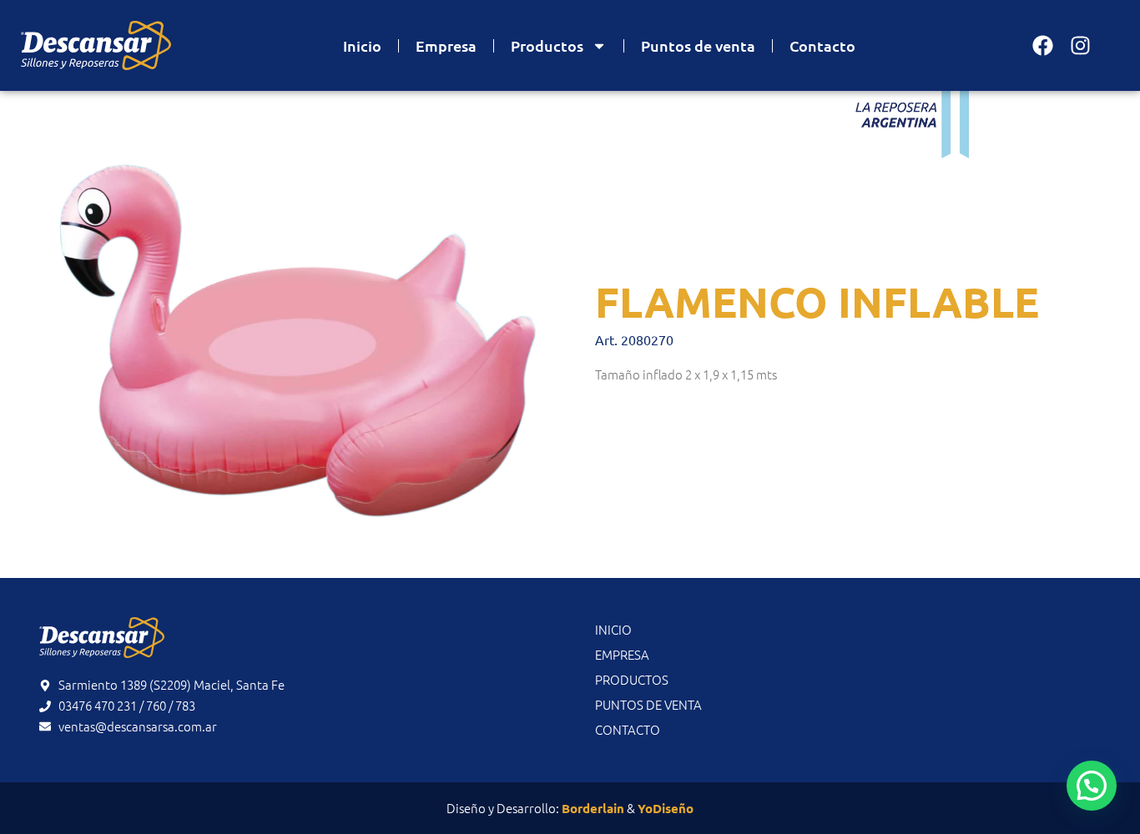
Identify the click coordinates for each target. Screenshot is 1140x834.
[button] (1092, 786)
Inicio (362, 45)
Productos (547, 45)
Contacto (822, 45)
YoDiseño (666, 808)
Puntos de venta (698, 45)
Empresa (446, 45)
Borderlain (593, 808)
